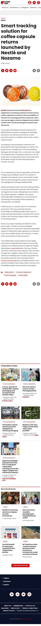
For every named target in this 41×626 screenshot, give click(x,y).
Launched (15, 248)
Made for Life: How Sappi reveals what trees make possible (30, 428)
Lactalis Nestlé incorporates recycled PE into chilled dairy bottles (8, 548)
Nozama (25, 110)
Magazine (5, 608)
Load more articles (20, 565)
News (3, 20)
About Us (5, 7)
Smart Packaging (10, 275)
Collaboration (9, 272)
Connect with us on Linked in (18, 594)
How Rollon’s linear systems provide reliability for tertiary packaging (10, 428)
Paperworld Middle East (9, 479)
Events (6, 585)
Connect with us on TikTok (20, 598)
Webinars (33, 7)
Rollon (4, 437)
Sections (6, 581)
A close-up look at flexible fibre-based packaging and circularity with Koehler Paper (10, 391)
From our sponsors (9, 384)
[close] (23, 69)
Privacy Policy (9, 611)
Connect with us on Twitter (12, 594)
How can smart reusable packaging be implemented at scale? (29, 514)
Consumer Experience (23, 272)
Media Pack (15, 608)
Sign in (12, 66)
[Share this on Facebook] (2, 70)
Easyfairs (26, 397)
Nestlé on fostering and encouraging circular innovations (10, 513)
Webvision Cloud (25, 619)
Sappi (36, 435)
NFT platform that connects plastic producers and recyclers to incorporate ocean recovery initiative (30, 549)
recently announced (8, 260)
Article (5, 507)
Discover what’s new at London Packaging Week (29, 389)
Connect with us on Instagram (29, 594)
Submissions (14, 7)
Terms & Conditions (29, 608)
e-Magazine (24, 7)
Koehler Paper (7, 401)
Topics (6, 578)
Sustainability (22, 275)
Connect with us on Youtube (23, 594)
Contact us (30, 606)
